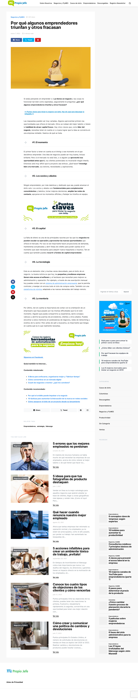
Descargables (102, 3)
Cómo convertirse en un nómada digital (44, 380)
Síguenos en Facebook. (33, 357)
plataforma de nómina (33, 289)
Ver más (56, 467)
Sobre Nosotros (46, 3)
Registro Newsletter (117, 3)
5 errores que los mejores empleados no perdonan (71, 445)
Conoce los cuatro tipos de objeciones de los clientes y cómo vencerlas (71, 587)
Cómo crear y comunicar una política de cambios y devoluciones (71, 626)
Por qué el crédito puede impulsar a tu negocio (47, 395)
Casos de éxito (76, 3)
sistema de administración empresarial (61, 283)
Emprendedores (89, 3)
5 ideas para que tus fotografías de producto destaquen (70, 479)
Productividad (104, 418)
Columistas (103, 394)
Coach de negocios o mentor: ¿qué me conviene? (49, 383)
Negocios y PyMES (61, 3)
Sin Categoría (104, 424)
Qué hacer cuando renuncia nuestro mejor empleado (69, 515)
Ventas (102, 430)
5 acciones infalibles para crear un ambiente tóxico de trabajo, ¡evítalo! (71, 551)
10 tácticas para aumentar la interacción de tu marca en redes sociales (57, 398)
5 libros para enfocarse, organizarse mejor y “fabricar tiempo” (54, 377)
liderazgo (49, 426)
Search (126, 292)
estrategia (40, 426)
